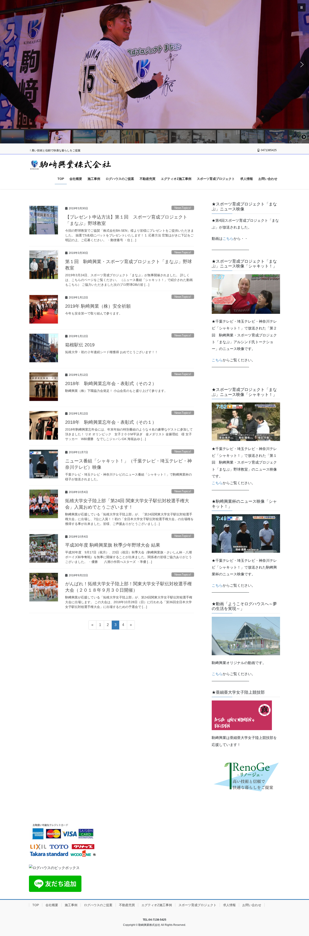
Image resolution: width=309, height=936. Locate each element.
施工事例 (71, 905)
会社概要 (51, 905)
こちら (228, 239)
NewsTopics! (182, 208)
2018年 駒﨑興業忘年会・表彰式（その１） (111, 422)
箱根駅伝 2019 (80, 344)
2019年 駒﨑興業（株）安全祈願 (98, 306)
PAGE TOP (297, 904)
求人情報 (229, 905)
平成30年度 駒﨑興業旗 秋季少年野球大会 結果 (112, 545)
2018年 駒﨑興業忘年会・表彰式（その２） (111, 383)
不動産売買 (127, 905)
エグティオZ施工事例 (156, 905)
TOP (35, 905)
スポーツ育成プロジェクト (197, 905)
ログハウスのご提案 (98, 905)
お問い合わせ (251, 905)
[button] (7, 64)
